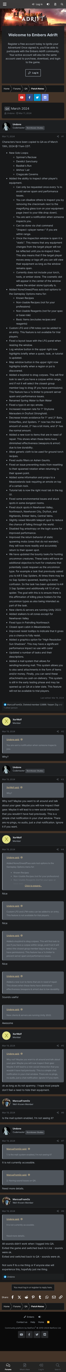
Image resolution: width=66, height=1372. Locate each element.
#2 (62, 731)
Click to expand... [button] (33, 885)
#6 (62, 1112)
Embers (30, 1317)
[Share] (58, 136)
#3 (62, 779)
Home (41, 1322)
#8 (62, 1211)
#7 (62, 1140)
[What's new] (55, 4)
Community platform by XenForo (33, 1328)
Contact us (22, 1322)
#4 (62, 849)
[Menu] (4, 4)
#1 (62, 136)
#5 (62, 1045)
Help (32, 1322)
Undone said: (13, 739)
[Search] (62, 4)
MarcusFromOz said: (17, 1149)
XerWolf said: (13, 787)
